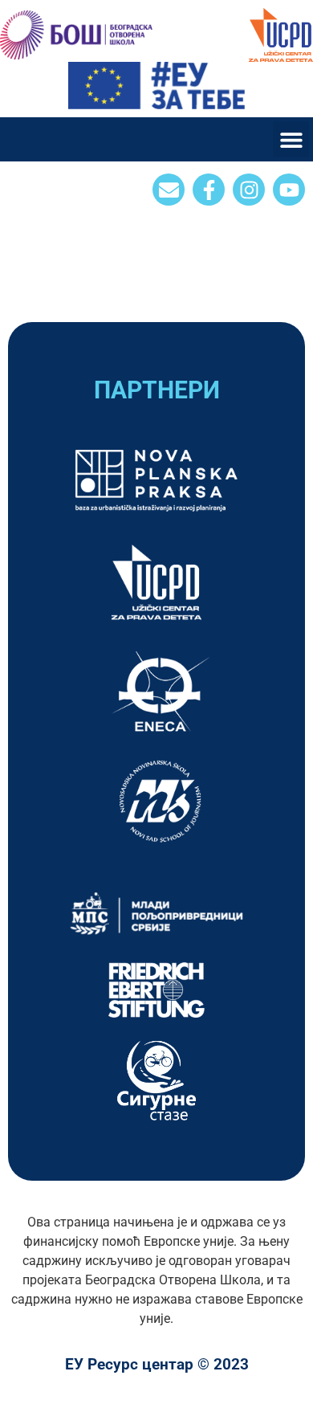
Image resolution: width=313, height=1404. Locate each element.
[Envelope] (168, 189)
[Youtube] (289, 189)
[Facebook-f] (209, 189)
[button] (291, 139)
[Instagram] (249, 189)
